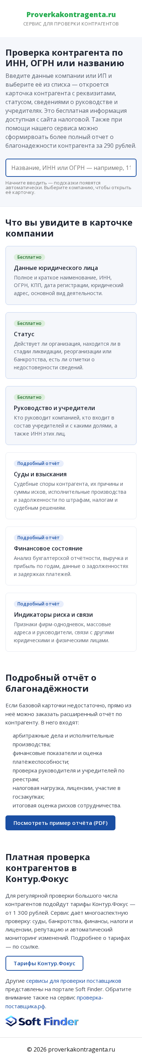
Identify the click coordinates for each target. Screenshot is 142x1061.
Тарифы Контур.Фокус (44, 963)
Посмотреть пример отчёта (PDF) (60, 822)
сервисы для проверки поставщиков (73, 980)
